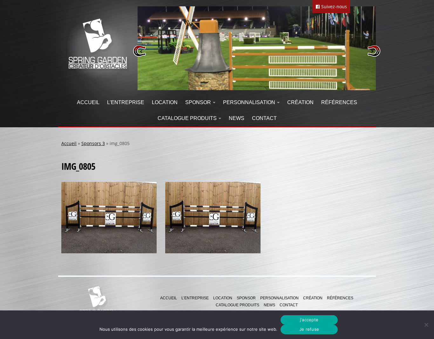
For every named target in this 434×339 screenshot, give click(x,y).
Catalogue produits (187, 118)
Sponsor (198, 102)
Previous (139, 51)
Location (165, 102)
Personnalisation (249, 102)
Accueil (88, 102)
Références (339, 102)
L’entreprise (125, 102)
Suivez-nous (333, 6)
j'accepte (309, 319)
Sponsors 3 (93, 143)
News (236, 118)
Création (300, 102)
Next (374, 51)
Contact (264, 118)
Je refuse (309, 329)
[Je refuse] (426, 325)
